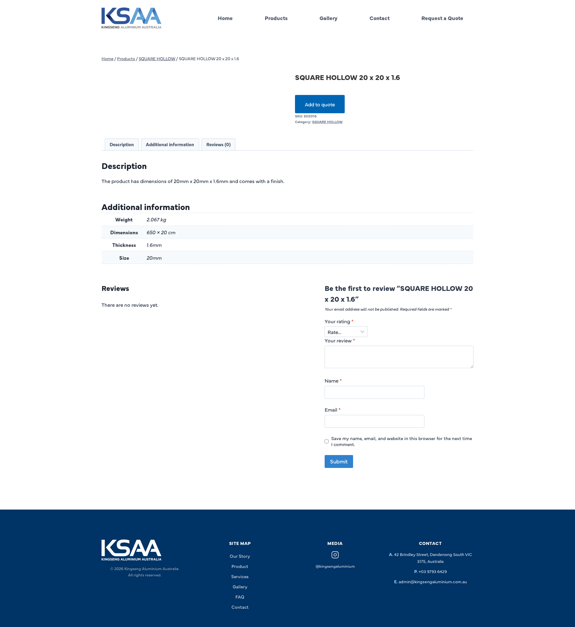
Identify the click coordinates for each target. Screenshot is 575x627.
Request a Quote (442, 18)
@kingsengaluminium (335, 566)
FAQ (239, 596)
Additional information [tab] (170, 144)
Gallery (329, 18)
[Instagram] (335, 555)
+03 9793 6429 (433, 571)
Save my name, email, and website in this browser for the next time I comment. (401, 441)
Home (225, 18)
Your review (340, 340)
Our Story (240, 556)
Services (240, 576)
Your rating (339, 321)
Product (239, 566)
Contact (380, 18)
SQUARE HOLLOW (327, 121)
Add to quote (320, 104)
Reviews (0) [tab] (218, 144)
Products (276, 18)
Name (333, 380)
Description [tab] (122, 144)
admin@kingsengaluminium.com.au (433, 581)
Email (333, 409)
